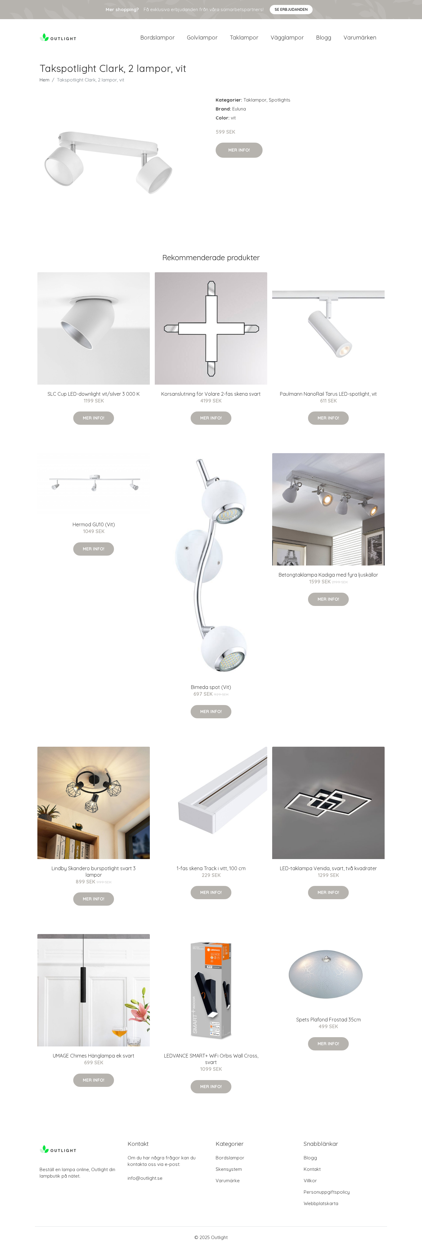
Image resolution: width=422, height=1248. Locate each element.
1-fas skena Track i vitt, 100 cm (211, 868)
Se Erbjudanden (291, 9)
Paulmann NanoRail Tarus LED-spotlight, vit (328, 394)
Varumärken (360, 37)
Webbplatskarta (321, 1203)
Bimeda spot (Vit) (211, 687)
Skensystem (229, 1169)
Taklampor (244, 37)
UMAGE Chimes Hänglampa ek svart (93, 1056)
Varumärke (228, 1180)
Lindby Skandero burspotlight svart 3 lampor (94, 871)
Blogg (323, 37)
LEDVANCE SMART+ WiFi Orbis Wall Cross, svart (211, 1059)
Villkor (310, 1180)
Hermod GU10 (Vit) (94, 524)
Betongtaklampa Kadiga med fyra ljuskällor (328, 575)
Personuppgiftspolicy (327, 1192)
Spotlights (279, 100)
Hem (44, 80)
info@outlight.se (145, 1178)
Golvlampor (202, 37)
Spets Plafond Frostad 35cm (328, 1019)
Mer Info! (239, 150)
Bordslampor (157, 37)
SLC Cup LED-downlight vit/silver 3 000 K (94, 394)
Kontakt (312, 1169)
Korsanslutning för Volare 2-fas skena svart (211, 394)
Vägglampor (287, 37)
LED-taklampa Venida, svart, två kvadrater (328, 868)
